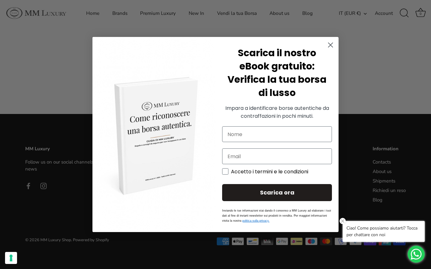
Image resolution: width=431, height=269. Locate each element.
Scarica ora (277, 192)
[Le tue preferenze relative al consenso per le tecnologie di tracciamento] (11, 258)
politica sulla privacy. (255, 220)
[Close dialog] (330, 45)
